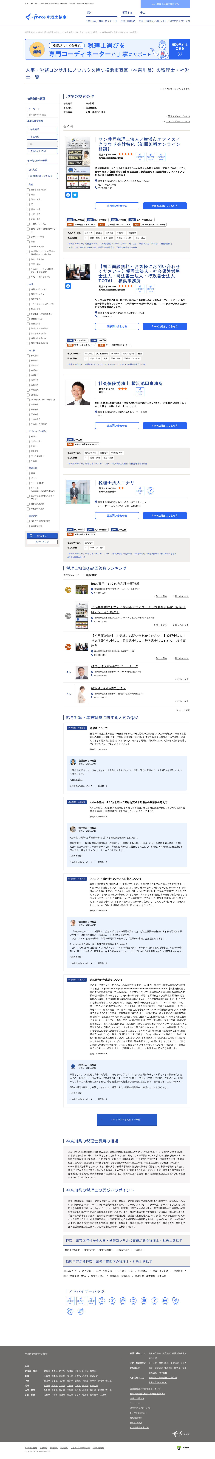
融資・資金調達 (160, 1271)
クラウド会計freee (138, 1413)
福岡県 (47, 1395)
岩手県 (62, 1371)
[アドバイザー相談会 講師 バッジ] (133, 1301)
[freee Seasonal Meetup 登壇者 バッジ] (123, 1301)
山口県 (78, 1390)
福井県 (70, 1381)
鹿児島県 (94, 1395)
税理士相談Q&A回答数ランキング (145, 1389)
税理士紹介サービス (108, 21)
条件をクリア (42, 542)
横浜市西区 (128, 1173)
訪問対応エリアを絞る (41, 176)
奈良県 (85, 1385)
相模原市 (83, 1173)
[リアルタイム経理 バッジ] (165, 1301)
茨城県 (47, 1376)
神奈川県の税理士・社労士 (49, 32)
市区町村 (34, 136)
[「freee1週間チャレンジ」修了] (144, 1301)
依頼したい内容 (38, 151)
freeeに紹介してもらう (165, 205)
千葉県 (78, 1376)
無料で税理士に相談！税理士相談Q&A (147, 1393)
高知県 (108, 1390)
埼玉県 (70, 1376)
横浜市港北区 (106, 1250)
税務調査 (178, 1271)
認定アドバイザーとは (180, 21)
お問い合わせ (98, 1448)
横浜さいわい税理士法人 (108, 688)
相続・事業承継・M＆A (175, 1363)
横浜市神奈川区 (113, 1173)
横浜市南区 (155, 1173)
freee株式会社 (31, 1448)
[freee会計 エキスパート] (70, 1301)
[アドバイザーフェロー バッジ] (70, 1311)
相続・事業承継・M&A (74, 1276)
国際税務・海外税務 (120, 1276)
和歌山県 (94, 1385)
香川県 (93, 1390)
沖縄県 (103, 1395)
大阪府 (70, 1385)
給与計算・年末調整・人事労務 (150, 1276)
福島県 (93, 1371)
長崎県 (62, 1395)
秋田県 (78, 1371)
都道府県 (34, 129)
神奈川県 (94, 1376)
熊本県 (70, 1395)
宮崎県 (85, 1395)
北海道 (47, 1371)
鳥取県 (47, 1390)
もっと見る (184, 710)
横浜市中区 (141, 1173)
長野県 (85, 1381)
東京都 (85, 1376)
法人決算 (86, 1271)
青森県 (54, 1371)
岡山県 (62, 1390)
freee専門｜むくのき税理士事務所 (115, 583)
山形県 (85, 1371)
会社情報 (43, 1448)
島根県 (54, 1390)
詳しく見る (161, 596)
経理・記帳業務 (104, 1271)
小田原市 (138, 1250)
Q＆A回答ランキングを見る (176, 89)
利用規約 (64, 1448)
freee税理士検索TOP (139, 1427)
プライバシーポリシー (80, 1448)
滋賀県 (54, 1385)
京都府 (62, 1385)
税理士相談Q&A (128, 21)
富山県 (54, 1381)
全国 (27, 1366)
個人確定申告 (70, 1271)
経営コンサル (97, 1276)
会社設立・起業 (125, 1271)
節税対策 (142, 1271)
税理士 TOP (30, 32)
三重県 (47, 1385)
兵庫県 (78, 1385)
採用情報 (54, 1448)
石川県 (62, 1381)
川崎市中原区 (123, 1250)
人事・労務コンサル (158, 1382)
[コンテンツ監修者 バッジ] (80, 1311)
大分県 (78, 1395)
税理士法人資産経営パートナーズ (114, 666)
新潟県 (47, 1381)
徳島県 (85, 1390)
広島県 (70, 1390)
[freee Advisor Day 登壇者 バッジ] (112, 1301)
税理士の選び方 (146, 21)
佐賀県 (54, 1395)
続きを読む (76, 779)
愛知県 (108, 1381)
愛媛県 (101, 1390)
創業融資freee (136, 1418)
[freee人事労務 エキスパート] (91, 1301)
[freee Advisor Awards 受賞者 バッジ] (101, 1301)
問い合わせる (182, 596)
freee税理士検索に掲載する (165, 4)
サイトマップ (136, 1422)
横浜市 (164, 1151)
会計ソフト (161, 21)
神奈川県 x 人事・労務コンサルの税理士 (82, 32)
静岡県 (101, 1381)
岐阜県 (93, 1381)
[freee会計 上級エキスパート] (80, 1301)
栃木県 (54, 1376)
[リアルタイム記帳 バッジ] (154, 1301)
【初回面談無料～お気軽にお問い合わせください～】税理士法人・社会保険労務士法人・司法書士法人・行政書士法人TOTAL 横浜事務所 (138, 641)
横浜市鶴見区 (96, 1173)
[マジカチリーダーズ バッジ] (175, 1301)
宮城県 (70, 1371)
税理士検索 (91, 21)
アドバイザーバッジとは (178, 121)
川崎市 (173, 1151)
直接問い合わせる (117, 205)
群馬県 (62, 1376)
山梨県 (78, 1381)
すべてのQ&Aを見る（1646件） (127, 1119)
